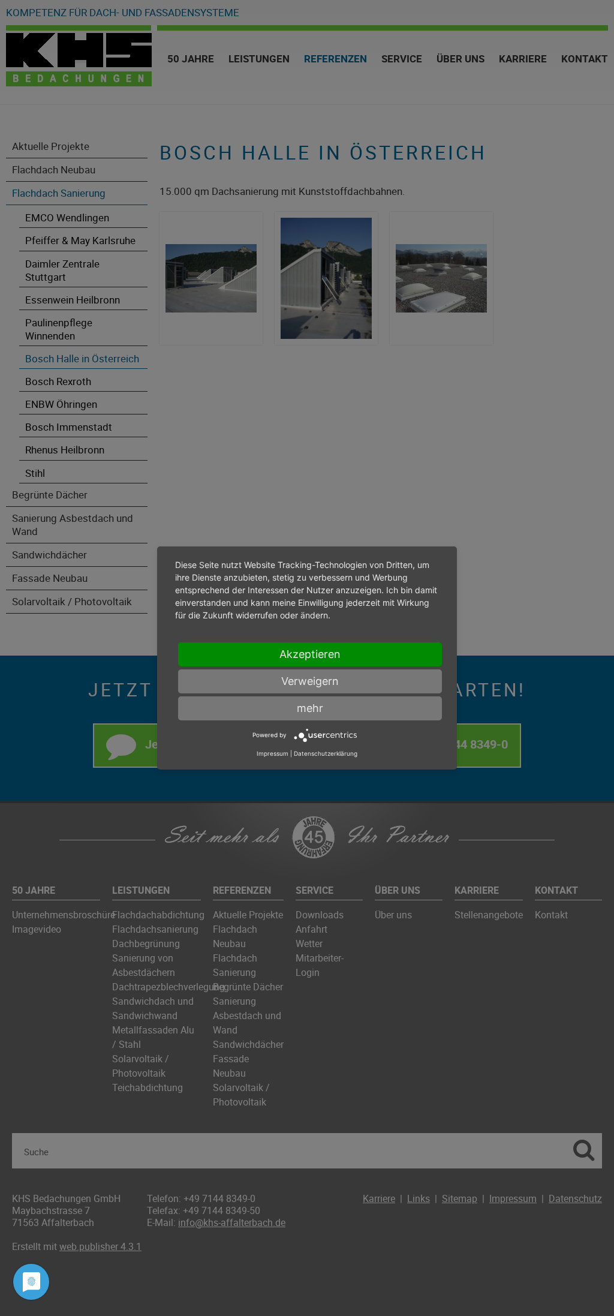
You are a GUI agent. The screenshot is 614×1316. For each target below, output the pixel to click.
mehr (310, 708)
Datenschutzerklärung (325, 753)
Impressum (272, 753)
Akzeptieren (310, 654)
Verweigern (310, 681)
